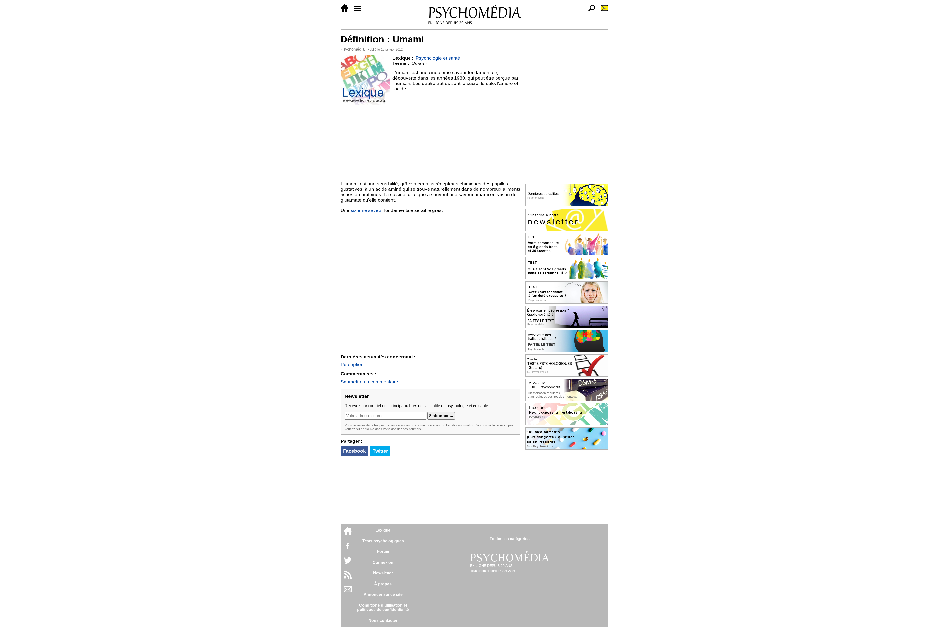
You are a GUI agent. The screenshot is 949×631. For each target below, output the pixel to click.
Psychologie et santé (438, 58)
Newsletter (383, 573)
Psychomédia (353, 49)
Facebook (354, 451)
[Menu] (359, 11)
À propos (383, 584)
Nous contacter (382, 620)
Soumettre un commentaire (369, 381)
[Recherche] (590, 11)
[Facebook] (348, 548)
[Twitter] (348, 563)
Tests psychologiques (383, 541)
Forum (383, 551)
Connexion (383, 562)
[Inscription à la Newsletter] (602, 11)
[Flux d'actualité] (348, 577)
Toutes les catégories (510, 539)
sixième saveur (367, 210)
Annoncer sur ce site (383, 594)
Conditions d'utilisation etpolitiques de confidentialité (383, 607)
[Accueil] (346, 11)
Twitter (380, 451)
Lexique (382, 530)
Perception (352, 364)
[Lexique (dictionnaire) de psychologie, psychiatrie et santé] (365, 80)
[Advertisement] (430, 141)
